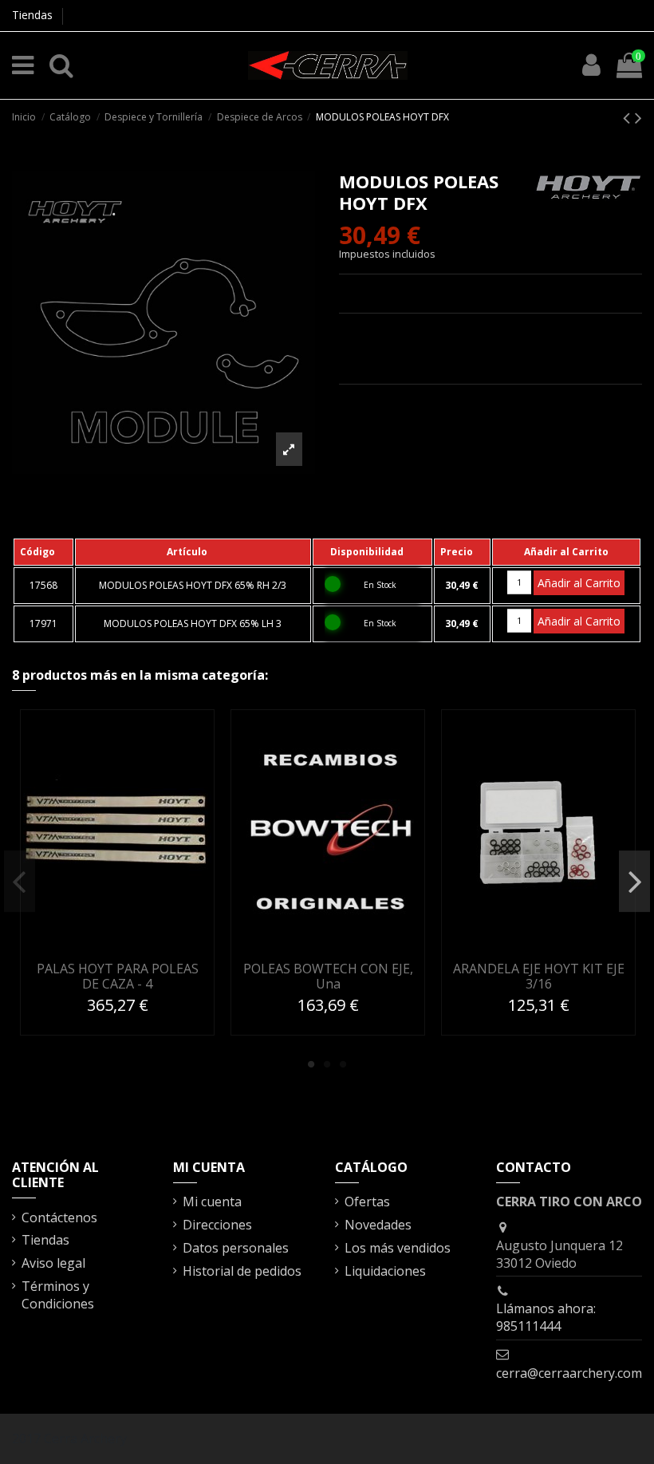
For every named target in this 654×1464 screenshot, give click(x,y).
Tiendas (32, 14)
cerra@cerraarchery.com (569, 1373)
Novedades (378, 1224)
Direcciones (217, 1224)
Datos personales (236, 1248)
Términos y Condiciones (58, 1294)
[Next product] (638, 117)
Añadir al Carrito (579, 582)
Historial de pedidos (242, 1271)
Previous (19, 881)
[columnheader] (43, 552)
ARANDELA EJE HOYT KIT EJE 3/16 (538, 976)
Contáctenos (59, 1217)
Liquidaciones (385, 1271)
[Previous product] (629, 117)
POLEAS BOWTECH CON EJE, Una (328, 976)
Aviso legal (53, 1263)
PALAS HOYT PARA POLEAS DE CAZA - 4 (118, 976)
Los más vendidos (398, 1248)
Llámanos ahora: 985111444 (546, 1317)
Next (634, 881)
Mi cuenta (212, 1201)
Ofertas (367, 1201)
